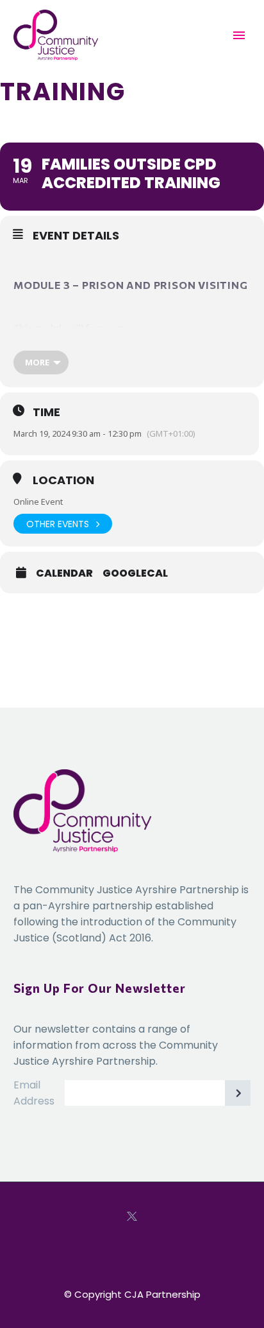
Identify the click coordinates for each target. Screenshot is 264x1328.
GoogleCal (135, 573)
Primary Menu (239, 35)
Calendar (64, 573)
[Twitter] (132, 1216)
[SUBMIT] (238, 1093)
